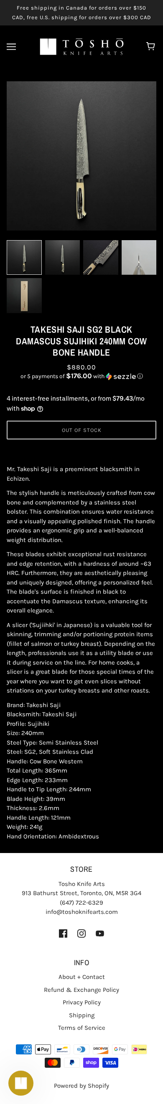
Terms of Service (81, 1027)
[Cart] (152, 47)
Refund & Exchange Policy (81, 990)
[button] (81, 376)
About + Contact (82, 977)
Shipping (81, 1015)
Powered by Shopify (81, 1085)
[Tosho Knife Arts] (82, 46)
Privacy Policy (82, 1002)
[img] (63, 933)
